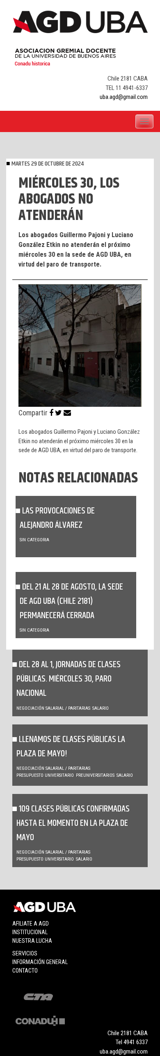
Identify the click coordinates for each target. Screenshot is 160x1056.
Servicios (24, 953)
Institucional (30, 932)
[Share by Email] (67, 412)
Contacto (25, 970)
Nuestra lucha (32, 940)
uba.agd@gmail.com (124, 97)
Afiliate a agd (30, 923)
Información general (40, 962)
